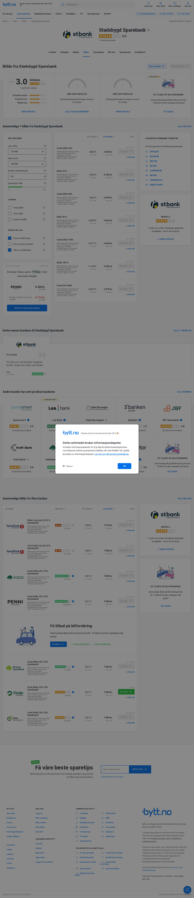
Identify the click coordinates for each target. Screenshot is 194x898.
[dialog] (97, 449)
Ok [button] (124, 466)
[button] (68, 466)
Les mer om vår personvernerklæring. (111, 454)
